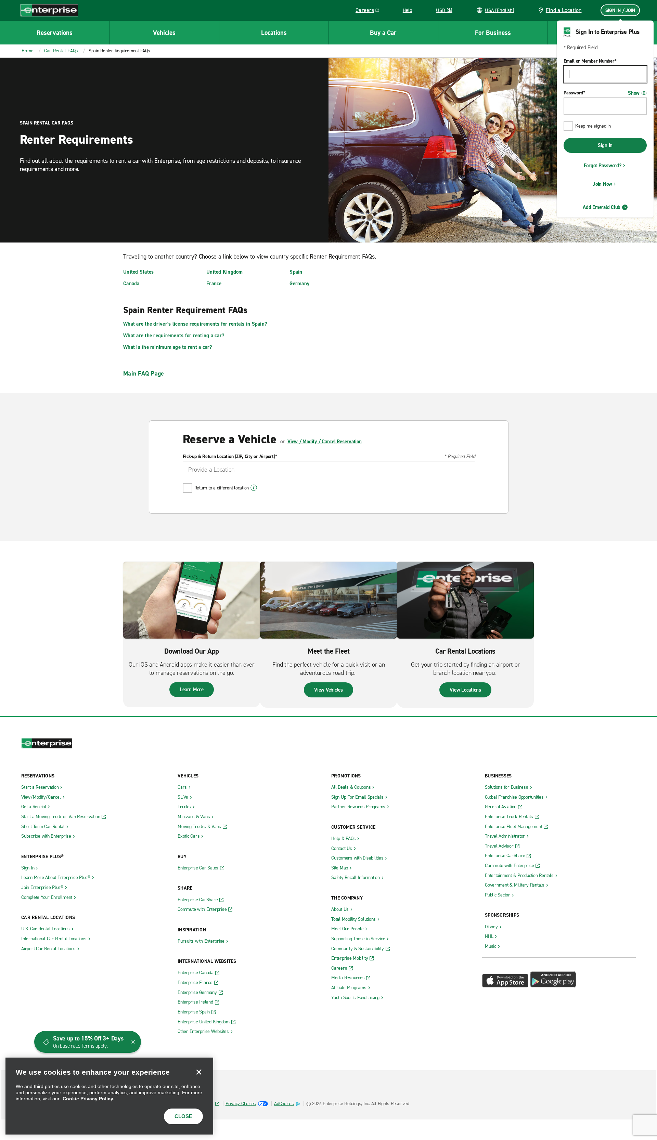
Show (634, 93)
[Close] (199, 1072)
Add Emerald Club (601, 207)
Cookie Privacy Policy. (88, 1098)
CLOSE (183, 1116)
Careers (370, 11)
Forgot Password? (602, 165)
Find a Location (564, 10)
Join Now (602, 184)
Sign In (605, 145)
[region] (109, 1096)
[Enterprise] (49, 10)
